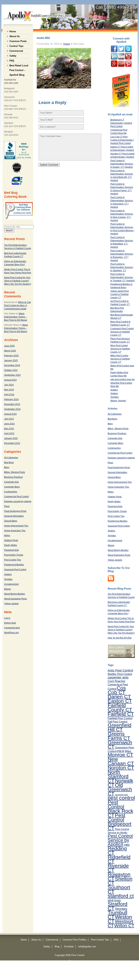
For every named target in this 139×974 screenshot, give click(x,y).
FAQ (11, 60)
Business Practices (13, 477)
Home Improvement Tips (16, 525)
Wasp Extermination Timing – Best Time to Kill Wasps (15, 316)
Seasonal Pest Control (15, 569)
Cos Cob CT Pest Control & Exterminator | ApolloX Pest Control (122, 140)
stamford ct (121, 896)
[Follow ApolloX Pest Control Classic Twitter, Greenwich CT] (128, 51)
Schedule (69, 946)
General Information (14, 516)
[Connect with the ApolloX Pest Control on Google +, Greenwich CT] (114, 66)
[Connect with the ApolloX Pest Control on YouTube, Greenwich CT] (128, 58)
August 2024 (10, 380)
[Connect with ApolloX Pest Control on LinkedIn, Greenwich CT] (121, 58)
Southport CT (119, 889)
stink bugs (114, 900)
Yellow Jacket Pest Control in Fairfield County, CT (119, 294)
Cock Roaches (116, 681)
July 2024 (9, 385)
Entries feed (10, 623)
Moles (7, 535)
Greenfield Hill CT (119, 727)
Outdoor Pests (11, 540)
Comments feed (12, 628)
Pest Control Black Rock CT (120, 808)
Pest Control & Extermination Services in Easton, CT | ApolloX (121, 163)
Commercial (16, 51)
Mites (128, 751)
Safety (12, 55)
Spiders (8, 574)
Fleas (7, 506)
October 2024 (11, 370)
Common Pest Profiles (74, 939)
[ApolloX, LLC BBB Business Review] (18, 158)
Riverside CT (118, 868)
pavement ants (121, 795)
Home (12, 31)
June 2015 (9, 423)
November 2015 (12, 404)
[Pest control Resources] (121, 657)
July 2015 (9, 419)
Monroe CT (120, 755)
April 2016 (9, 394)
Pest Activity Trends (13, 555)
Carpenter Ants (11, 482)
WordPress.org (11, 632)
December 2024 (12, 365)
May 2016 (9, 389)
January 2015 (11, 438)
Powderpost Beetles (14, 564)
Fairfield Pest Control (120, 718)
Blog (57, 946)
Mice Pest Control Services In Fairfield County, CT (120, 348)
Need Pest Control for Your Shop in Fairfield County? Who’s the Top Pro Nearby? (17, 280)
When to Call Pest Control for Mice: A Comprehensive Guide (17, 305)
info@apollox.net (87, 946)
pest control (121, 798)
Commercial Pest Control (16, 496)
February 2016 (11, 399)
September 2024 (12, 375)
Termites (8, 579)
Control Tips (16, 46)
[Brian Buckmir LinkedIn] (114, 58)
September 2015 (12, 409)
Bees (6, 467)
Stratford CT (117, 906)
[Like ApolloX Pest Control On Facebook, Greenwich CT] (114, 51)
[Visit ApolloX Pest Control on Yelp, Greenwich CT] (121, 66)
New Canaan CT (121, 761)
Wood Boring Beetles (14, 594)
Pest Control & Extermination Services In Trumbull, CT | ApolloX (122, 277)
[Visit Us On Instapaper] (111, 580)
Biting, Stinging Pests (14, 472)
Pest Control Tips (12, 560)
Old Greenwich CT (120, 789)
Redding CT (117, 850)
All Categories (11, 457)
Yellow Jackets (11, 603)
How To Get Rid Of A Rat (119, 638)
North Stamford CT (118, 776)
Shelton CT (120, 881)
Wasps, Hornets (118, 400)
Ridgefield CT (119, 859)
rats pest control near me (122, 379)
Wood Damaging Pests (15, 598)
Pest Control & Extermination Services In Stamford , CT (121, 267)
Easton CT (120, 701)
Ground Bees (10, 521)
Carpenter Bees (12, 487)
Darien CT (119, 696)
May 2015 (9, 428)
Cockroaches (10, 491)
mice (120, 751)
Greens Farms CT (119, 736)
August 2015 (10, 414)
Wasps (7, 589)
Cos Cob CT (117, 690)
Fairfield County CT (120, 707)
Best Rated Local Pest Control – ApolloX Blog (18, 66)
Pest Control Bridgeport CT (119, 821)
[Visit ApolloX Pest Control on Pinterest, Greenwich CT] (128, 66)
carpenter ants (118, 677)
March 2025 (10, 350)
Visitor (66, 44)
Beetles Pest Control (120, 674)
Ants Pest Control (120, 670)
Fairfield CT (121, 714)
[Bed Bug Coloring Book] (19, 218)
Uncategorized (11, 584)
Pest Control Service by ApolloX (120, 840)
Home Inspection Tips (15, 530)
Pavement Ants (11, 550)
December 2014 (12, 443)
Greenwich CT (120, 745)
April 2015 (9, 433)
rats (127, 845)
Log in (7, 618)
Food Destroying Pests (15, 511)
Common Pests (18, 41)
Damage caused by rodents (17, 501)
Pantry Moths (10, 545)
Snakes (114, 390)
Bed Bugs (9, 462)
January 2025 (11, 360)
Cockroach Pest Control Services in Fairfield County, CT (122, 331)
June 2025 (9, 346)
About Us (14, 36)
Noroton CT (121, 768)
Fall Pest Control (117, 721)
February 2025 (11, 355)
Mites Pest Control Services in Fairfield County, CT (120, 358)
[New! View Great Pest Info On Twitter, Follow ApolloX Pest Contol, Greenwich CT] (121, 51)
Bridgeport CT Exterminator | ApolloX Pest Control (121, 123)
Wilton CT (124, 925)
